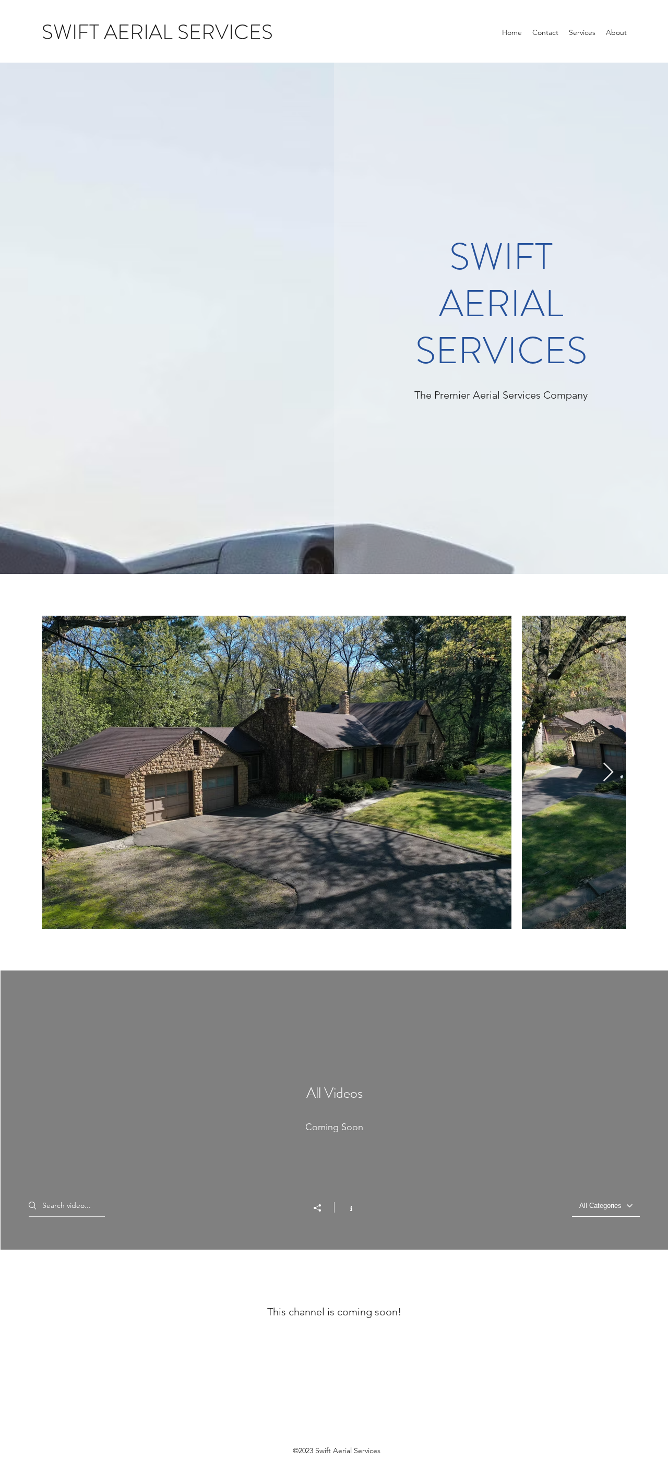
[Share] (322, 1208)
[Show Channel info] (345, 1207)
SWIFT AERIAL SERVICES (157, 32)
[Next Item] (608, 772)
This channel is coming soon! (334, 1311)
